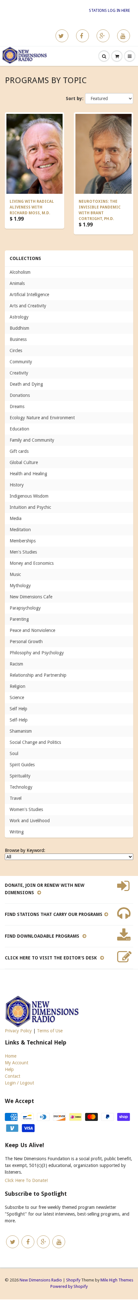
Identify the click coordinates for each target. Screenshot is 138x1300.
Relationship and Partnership (38, 675)
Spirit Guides (22, 764)
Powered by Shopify (69, 1286)
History (17, 484)
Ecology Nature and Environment (42, 417)
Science (17, 697)
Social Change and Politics (35, 742)
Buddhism (19, 328)
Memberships (23, 540)
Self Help (18, 708)
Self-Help (19, 719)
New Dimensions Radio (41, 1280)
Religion (17, 686)
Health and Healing (28, 473)
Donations (20, 395)
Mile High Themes (116, 1280)
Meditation (20, 529)
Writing (17, 831)
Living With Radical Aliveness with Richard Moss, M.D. (32, 207)
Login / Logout (19, 1082)
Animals (17, 283)
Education (19, 428)
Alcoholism (20, 272)
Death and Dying (26, 384)
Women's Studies (26, 809)
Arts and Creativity (28, 305)
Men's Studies (23, 552)
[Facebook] (82, 35)
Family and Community (32, 440)
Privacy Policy (18, 1030)
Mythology (20, 585)
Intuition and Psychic (30, 507)
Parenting (19, 619)
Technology (21, 787)
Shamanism (21, 731)
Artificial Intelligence (29, 294)
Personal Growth (26, 641)
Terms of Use (50, 1030)
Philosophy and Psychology (37, 652)
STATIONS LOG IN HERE (109, 10)
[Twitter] (62, 35)
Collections (25, 258)
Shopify (73, 1280)
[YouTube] (123, 35)
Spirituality (20, 775)
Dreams (17, 406)
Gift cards (19, 451)
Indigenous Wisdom (29, 496)
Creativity (19, 372)
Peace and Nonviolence (32, 630)
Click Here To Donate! (26, 1180)
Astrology (19, 316)
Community (21, 361)
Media (16, 518)
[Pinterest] (103, 35)
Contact (12, 1076)
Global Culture (24, 462)
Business (18, 339)
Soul (14, 753)
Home (10, 1056)
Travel (16, 798)
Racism (16, 663)
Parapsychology (25, 608)
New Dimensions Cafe (31, 596)
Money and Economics (32, 563)
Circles (16, 350)
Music (15, 574)
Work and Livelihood (30, 820)
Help (9, 1069)
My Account (16, 1062)
